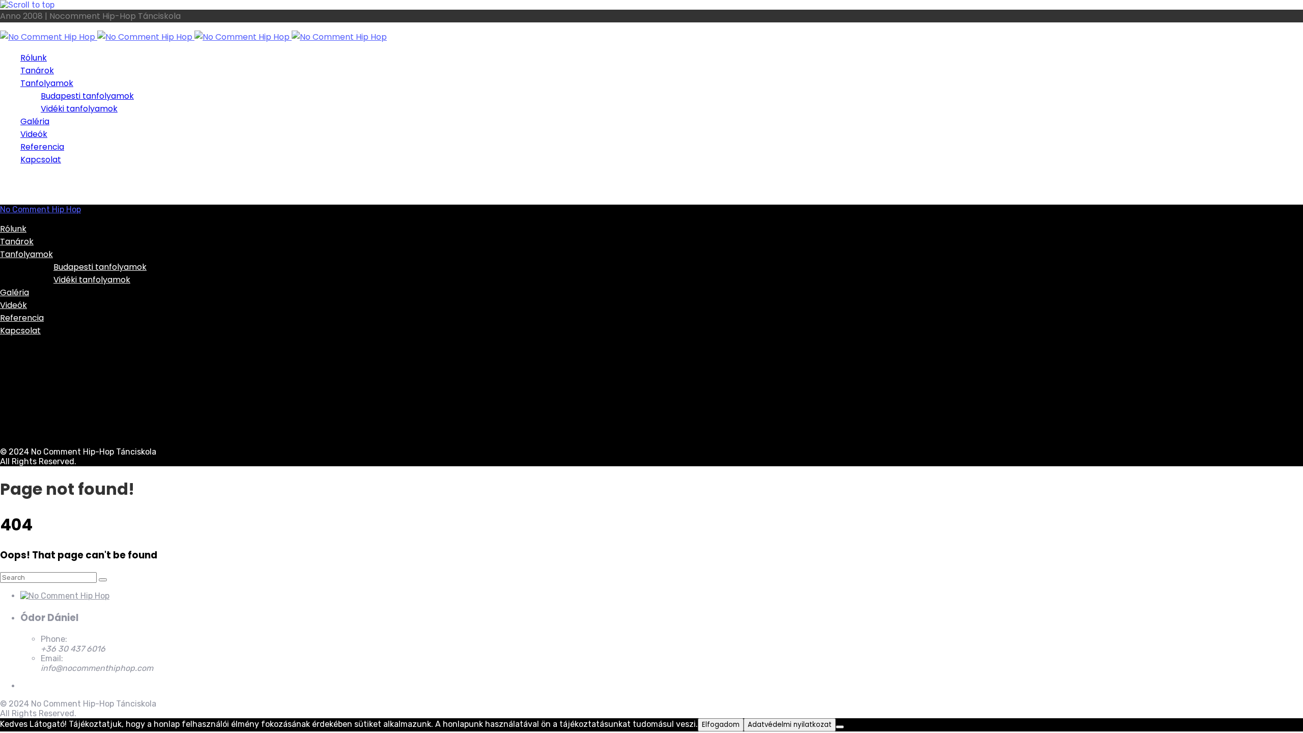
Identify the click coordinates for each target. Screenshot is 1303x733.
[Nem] (840, 726)
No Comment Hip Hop (40, 209)
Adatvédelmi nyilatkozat (790, 724)
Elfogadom (721, 724)
